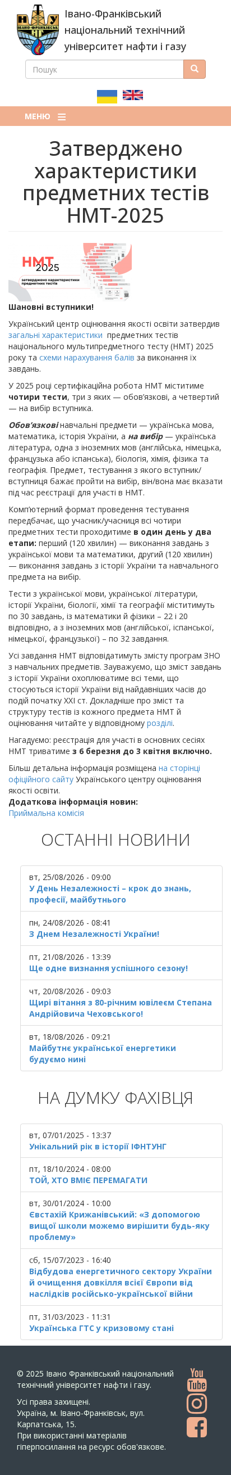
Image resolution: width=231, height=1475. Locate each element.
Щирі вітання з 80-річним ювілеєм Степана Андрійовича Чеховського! (120, 1008)
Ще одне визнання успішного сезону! (108, 968)
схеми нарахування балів (87, 357)
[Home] (38, 29)
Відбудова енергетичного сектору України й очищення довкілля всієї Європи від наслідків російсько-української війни (120, 1282)
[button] (115, 272)
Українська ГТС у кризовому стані (101, 1328)
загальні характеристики (55, 335)
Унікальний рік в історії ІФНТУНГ (98, 1146)
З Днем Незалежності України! (94, 933)
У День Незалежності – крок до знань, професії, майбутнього (110, 894)
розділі (160, 723)
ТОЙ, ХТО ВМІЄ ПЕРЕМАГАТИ (88, 1180)
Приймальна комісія (46, 813)
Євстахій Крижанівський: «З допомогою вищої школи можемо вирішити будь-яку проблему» (119, 1225)
